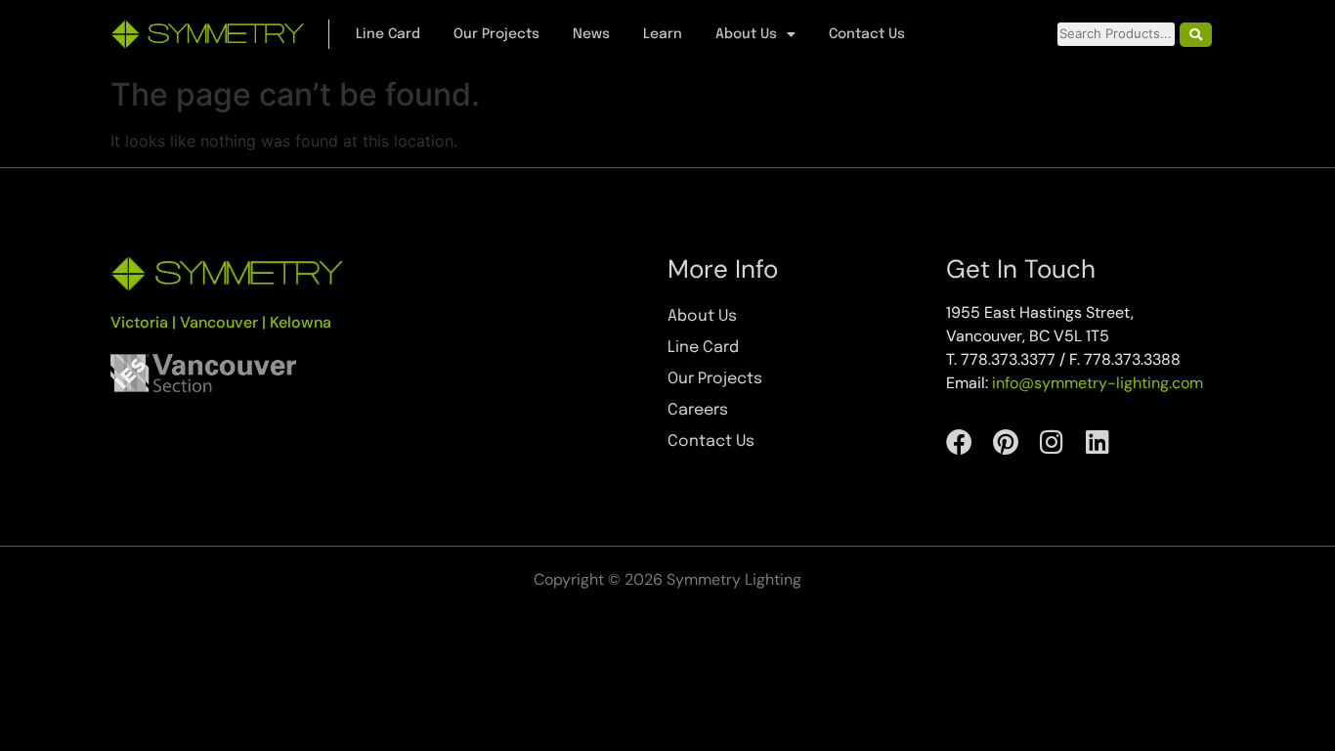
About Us (746, 34)
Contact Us (867, 34)
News (591, 34)
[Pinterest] (1005, 441)
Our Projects (496, 34)
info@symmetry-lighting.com (1097, 383)
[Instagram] (1051, 441)
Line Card (388, 34)
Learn (662, 34)
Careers (698, 410)
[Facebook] (959, 441)
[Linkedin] (1097, 441)
